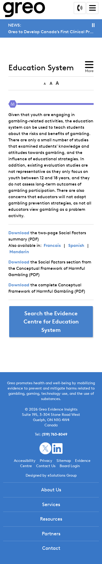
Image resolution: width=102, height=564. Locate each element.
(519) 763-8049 (54, 434)
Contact (51, 548)
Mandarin (19, 251)
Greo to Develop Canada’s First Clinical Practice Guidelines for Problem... (51, 31)
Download (18, 232)
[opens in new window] (45, 448)
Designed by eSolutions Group (51, 475)
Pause (93, 25)
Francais (52, 245)
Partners (51, 534)
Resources (51, 519)
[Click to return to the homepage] (24, 9)
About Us (51, 490)
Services (51, 504)
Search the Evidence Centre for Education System (51, 321)
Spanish (76, 245)
